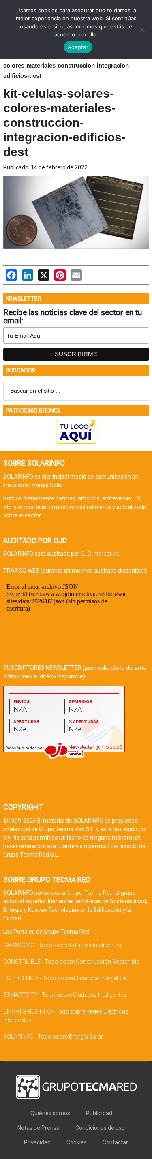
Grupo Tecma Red (89, 893)
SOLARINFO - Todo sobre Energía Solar (53, 1036)
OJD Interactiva (100, 553)
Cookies (76, 1142)
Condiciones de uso (100, 1128)
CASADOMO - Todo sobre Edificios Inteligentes (62, 945)
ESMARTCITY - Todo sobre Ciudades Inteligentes (64, 995)
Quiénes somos (50, 1113)
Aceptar (78, 47)
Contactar (115, 1142)
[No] (142, 30)
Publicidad (99, 1113)
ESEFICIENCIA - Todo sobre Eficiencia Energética (64, 978)
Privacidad (37, 1142)
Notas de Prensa (38, 1128)
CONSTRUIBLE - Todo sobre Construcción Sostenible (71, 961)
